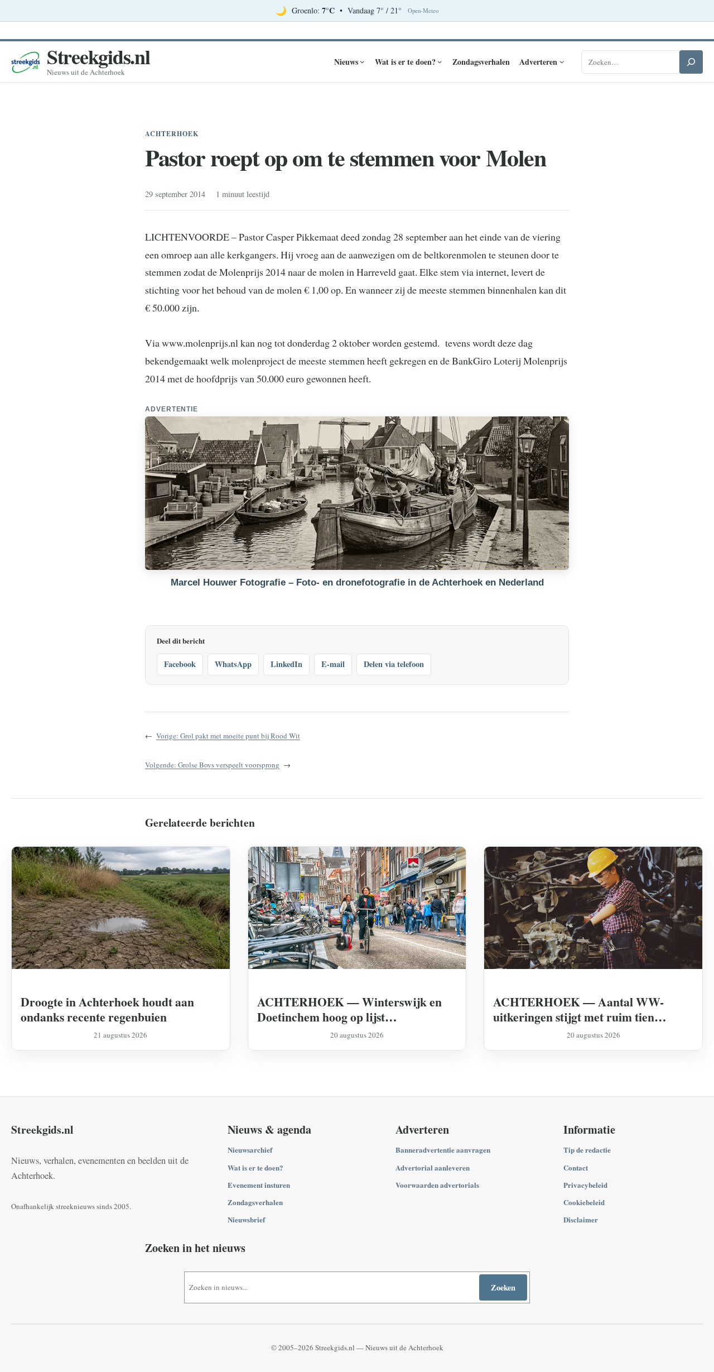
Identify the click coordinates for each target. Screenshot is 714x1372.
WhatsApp (233, 664)
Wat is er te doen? (255, 1167)
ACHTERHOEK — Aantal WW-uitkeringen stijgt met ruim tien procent (578, 1009)
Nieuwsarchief (250, 1149)
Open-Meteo (423, 11)
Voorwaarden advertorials (437, 1184)
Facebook (180, 664)
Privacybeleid (585, 1184)
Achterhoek (172, 133)
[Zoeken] (691, 62)
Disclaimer (580, 1219)
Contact (575, 1167)
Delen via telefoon (394, 664)
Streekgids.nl (98, 56)
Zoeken (503, 1287)
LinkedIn (286, 664)
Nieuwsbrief (246, 1219)
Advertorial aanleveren (432, 1167)
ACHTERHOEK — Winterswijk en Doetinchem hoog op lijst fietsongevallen (349, 1009)
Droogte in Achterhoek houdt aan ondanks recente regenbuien (107, 1009)
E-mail (333, 664)
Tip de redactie (587, 1149)
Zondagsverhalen (255, 1202)
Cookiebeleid (584, 1202)
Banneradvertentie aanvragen (442, 1149)
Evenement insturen (259, 1184)
